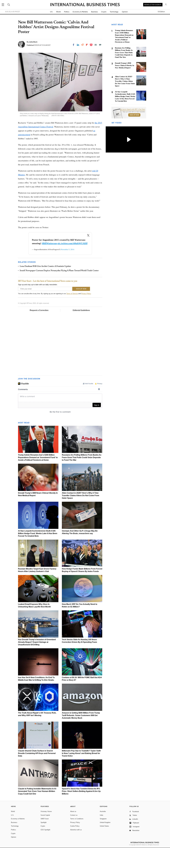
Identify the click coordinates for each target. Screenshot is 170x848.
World (58, 12)
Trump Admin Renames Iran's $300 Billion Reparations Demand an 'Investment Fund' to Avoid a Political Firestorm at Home (38, 457)
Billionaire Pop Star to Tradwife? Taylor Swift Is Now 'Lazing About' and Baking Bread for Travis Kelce (81, 753)
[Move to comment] (100, 45)
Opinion (125, 12)
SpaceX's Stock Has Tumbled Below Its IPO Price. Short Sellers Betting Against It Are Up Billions (81, 791)
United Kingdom (105, 822)
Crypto (103, 12)
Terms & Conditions (76, 819)
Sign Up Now (134, 115)
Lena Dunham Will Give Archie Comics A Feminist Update (45, 266)
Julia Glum (33, 42)
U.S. (51, 12)
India (101, 815)
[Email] (96, 45)
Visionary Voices (46, 811)
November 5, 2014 (67, 249)
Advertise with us (76, 830)
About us (73, 811)
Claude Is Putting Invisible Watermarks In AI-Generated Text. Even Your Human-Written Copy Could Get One (37, 791)
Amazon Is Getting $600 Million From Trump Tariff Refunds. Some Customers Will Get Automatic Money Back (81, 715)
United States (104, 826)
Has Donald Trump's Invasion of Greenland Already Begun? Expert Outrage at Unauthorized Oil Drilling (37, 642)
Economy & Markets (80, 12)
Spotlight (43, 822)
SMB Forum (45, 819)
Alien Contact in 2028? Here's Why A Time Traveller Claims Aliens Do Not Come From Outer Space (80, 495)
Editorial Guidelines (81, 310)
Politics (66, 12)
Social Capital (45, 815)
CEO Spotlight (45, 830)
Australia (103, 811)
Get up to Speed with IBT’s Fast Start (132, 109)
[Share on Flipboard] (87, 45)
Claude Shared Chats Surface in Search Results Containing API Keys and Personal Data (37, 753)
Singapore (103, 819)
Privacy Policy (86, 293)
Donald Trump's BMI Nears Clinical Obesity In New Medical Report (124, 65)
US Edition (161, 12)
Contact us (73, 815)
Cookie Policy (74, 826)
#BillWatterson (49, 243)
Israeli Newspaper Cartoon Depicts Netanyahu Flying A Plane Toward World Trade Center (59, 271)
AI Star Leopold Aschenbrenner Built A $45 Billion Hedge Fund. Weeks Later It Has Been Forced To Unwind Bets (37, 533)
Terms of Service (72, 293)
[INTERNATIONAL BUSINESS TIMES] (85, 5)
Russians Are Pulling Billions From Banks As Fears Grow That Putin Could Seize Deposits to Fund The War (81, 457)
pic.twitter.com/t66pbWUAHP (72, 243)
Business (94, 12)
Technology (114, 12)
